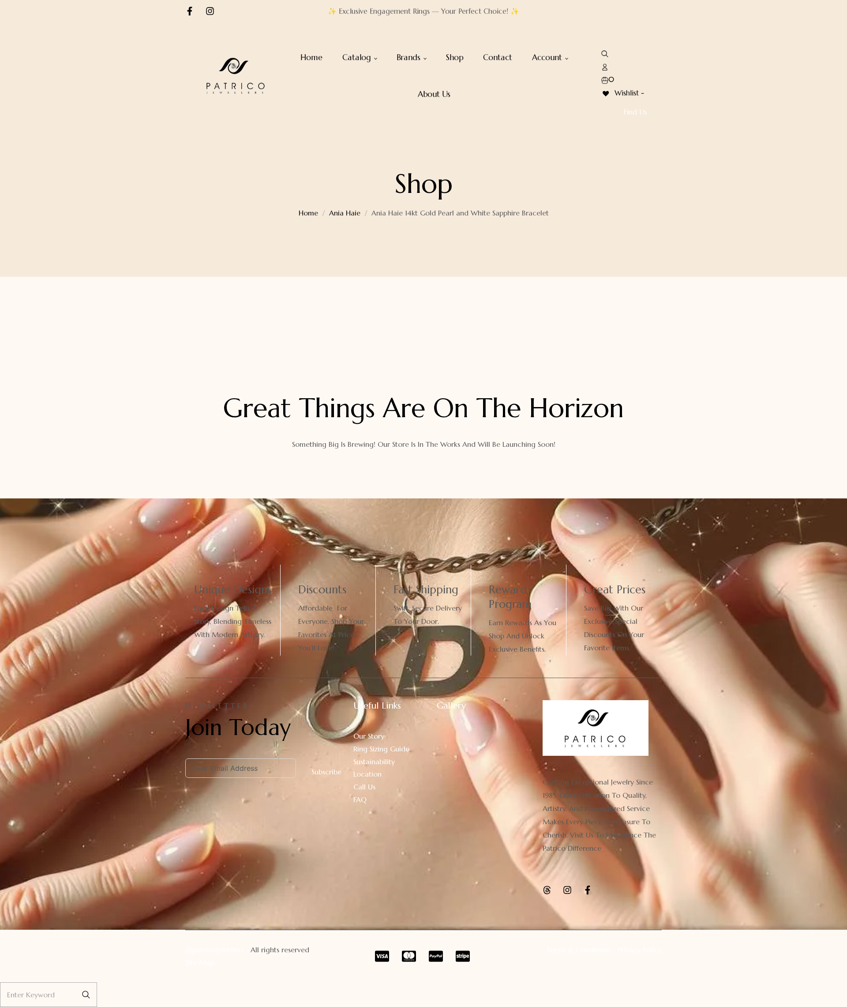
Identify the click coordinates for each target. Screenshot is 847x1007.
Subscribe (326, 771)
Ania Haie (344, 212)
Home (308, 212)
